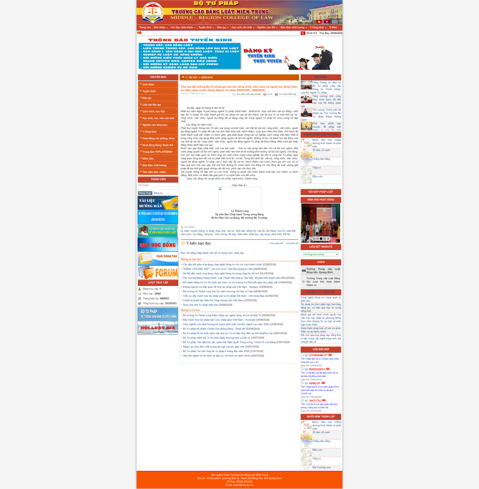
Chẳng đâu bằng (321, 159)
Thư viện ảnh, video (154, 172)
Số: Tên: (320, 358)
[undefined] (240, 198)
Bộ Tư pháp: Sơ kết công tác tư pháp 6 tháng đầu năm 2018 (216, 351)
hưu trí (281, 230)
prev (311, 222)
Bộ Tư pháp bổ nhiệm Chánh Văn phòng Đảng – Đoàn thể (214, 328)
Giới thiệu (148, 84)
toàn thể (290, 230)
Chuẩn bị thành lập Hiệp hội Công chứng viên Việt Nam (213, 300)
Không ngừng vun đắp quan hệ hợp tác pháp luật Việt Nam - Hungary (220, 287)
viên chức (186, 234)
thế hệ (286, 234)
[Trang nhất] (183, 77)
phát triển (276, 234)
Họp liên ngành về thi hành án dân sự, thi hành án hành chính (216, 355)
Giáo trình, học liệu (154, 111)
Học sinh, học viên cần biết (158, 118)
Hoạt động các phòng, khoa (159, 138)
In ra (269, 94)
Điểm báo (148, 158)
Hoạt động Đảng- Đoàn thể (158, 145)
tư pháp (210, 230)
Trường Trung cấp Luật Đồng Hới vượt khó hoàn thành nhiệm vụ (323, 281)
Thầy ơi (316, 167)
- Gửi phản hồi (291, 243)
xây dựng (265, 234)
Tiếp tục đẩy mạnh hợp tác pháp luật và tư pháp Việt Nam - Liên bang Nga (223, 295)
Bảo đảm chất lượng (154, 165)
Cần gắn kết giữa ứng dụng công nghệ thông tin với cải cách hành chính (222, 264)
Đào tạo (147, 98)
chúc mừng (221, 234)
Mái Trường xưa (321, 467)
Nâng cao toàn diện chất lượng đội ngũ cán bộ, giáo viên (214, 346)
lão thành (271, 230)
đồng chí (251, 230)
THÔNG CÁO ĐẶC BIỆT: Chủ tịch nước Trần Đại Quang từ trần (218, 269)
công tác (208, 234)
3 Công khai (149, 131)
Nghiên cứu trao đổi (321, 292)
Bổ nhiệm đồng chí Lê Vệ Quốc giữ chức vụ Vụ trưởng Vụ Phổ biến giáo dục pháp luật (230, 282)
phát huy (253, 234)
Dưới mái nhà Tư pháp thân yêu (200, 304)
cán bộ (261, 230)
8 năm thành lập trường (321, 134)
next (330, 222)
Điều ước (317, 176)
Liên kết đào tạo (152, 104)
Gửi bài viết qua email (249, 94)
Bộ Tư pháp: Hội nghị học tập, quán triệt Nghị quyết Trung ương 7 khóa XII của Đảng (229, 342)
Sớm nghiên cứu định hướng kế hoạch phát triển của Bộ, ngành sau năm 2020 (226, 324)
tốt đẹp (232, 234)
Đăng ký (157, 193)
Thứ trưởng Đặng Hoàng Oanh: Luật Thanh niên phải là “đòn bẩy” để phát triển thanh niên (231, 278)
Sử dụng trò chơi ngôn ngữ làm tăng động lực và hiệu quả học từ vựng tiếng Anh (321, 307)
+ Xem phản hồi (276, 243)
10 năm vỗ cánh (321, 150)
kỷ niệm (185, 230)
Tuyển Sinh (149, 91)
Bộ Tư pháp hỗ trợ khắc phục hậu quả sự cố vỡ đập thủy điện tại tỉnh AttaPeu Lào (228, 333)
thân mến (242, 234)
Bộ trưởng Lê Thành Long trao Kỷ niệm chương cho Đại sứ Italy (218, 291)
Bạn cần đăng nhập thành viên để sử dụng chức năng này (212, 253)
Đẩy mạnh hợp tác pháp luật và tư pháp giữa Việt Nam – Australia (219, 319)
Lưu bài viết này (288, 94)
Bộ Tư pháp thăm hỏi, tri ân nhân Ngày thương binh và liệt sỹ (216, 337)
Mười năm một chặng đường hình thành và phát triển (326, 143)
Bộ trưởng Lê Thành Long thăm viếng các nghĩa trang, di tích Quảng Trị (222, 315)
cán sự (230, 230)
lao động (197, 234)
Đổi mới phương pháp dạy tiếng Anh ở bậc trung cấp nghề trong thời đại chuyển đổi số (321, 338)
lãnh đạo (240, 230)
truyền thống (197, 230)
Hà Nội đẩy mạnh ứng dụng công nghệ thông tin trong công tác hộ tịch (221, 273)
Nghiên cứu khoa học (155, 125)
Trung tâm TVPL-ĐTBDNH (157, 151)
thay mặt (220, 230)
